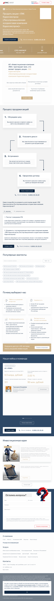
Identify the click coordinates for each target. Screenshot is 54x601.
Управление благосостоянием (10, 556)
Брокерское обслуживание (39, 550)
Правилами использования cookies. (26, 585)
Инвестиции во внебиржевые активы (11, 550)
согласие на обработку (15, 518)
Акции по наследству (33, 556)
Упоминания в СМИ (17, 539)
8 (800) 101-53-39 (39, 39)
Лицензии (26, 539)
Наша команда (33, 539)
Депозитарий (25, 553)
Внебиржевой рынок (9, 365)
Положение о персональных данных (10, 595)
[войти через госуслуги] (34, 3)
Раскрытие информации (11, 542)
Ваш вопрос (7, 509)
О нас (4, 539)
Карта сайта (6, 569)
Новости (9, 539)
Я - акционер (7, 211)
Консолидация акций (27, 550)
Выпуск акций (34, 553)
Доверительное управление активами (12, 553)
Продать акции (22, 556)
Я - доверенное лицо (19, 211)
